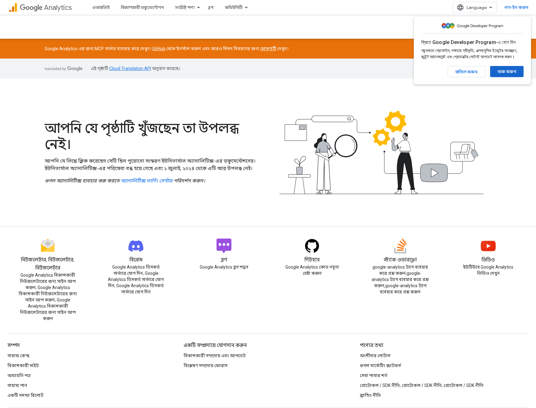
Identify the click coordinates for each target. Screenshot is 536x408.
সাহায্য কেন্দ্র (18, 355)
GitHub (158, 48)
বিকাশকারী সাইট (23, 365)
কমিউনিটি (234, 7)
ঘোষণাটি (268, 48)
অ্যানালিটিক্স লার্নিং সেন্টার (146, 181)
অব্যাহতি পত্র (19, 375)
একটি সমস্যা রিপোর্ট (25, 395)
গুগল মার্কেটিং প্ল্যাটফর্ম (380, 365)
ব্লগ (211, 7)
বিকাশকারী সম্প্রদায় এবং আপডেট (215, 355)
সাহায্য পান (17, 385)
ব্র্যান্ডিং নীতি (370, 395)
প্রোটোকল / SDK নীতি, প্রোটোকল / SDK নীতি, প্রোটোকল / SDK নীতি (422, 385)
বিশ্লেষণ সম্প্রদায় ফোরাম (206, 365)
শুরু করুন (507, 71)
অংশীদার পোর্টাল (375, 355)
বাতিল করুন (466, 72)
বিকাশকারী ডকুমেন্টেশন (142, 7)
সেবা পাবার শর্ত (373, 375)
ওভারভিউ (101, 7)
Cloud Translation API (130, 68)
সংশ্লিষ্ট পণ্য (185, 7)
